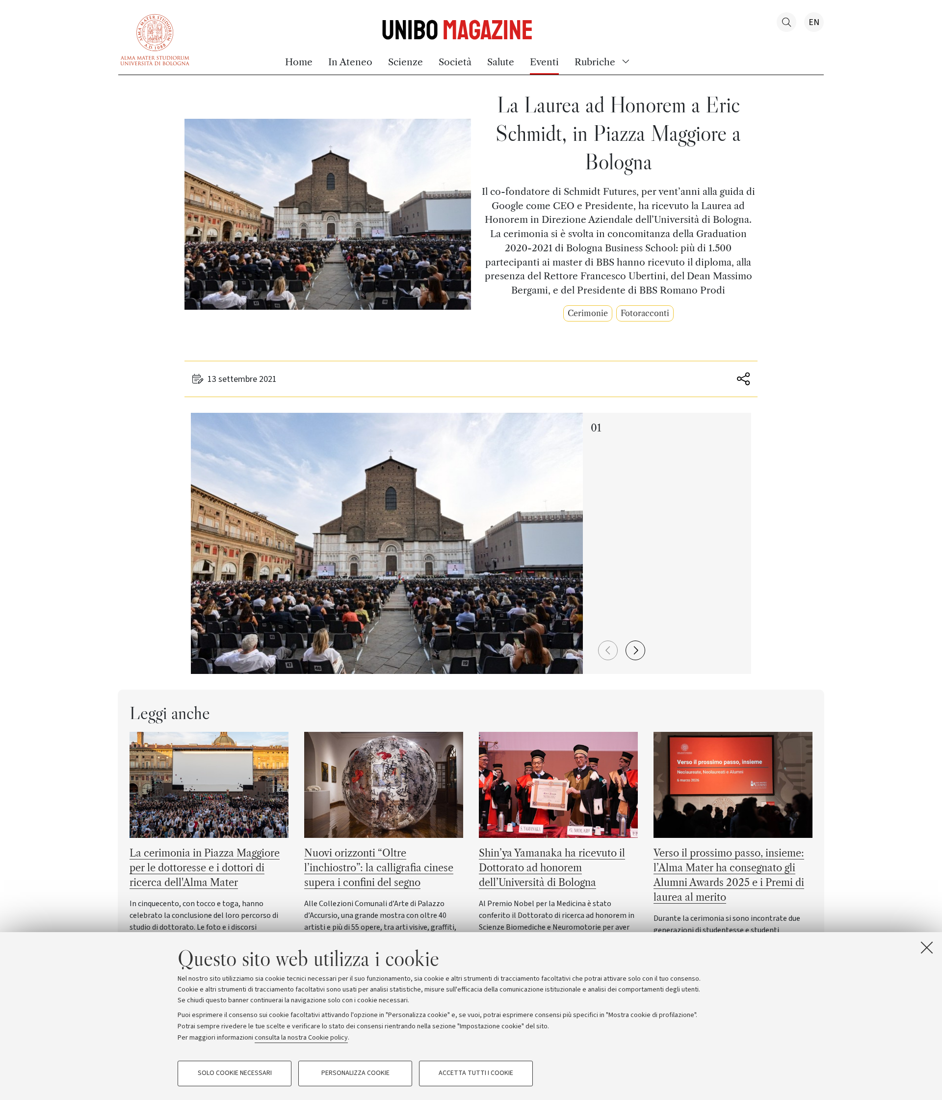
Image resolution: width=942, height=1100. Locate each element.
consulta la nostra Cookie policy (301, 1037)
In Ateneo (350, 62)
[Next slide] (635, 650)
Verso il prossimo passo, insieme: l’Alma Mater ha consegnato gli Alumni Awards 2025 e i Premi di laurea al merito (729, 875)
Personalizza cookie (355, 1073)
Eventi (544, 62)
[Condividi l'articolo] (741, 379)
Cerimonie (588, 313)
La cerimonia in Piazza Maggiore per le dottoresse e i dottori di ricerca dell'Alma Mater (205, 867)
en (814, 22)
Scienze (405, 62)
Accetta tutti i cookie (476, 1073)
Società (455, 62)
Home (299, 62)
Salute (500, 62)
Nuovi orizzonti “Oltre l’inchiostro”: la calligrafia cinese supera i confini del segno (378, 867)
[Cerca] (786, 22)
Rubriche (595, 62)
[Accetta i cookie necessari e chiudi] (927, 947)
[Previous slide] (608, 650)
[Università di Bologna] (155, 38)
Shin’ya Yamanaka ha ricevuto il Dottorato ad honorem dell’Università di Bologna (552, 867)
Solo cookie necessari (235, 1073)
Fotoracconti (645, 313)
